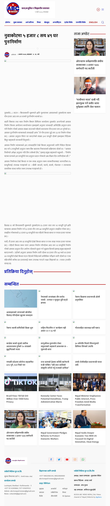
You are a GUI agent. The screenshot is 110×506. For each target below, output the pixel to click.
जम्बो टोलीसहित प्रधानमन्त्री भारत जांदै (88, 363)
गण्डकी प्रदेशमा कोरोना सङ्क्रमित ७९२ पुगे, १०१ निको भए (19, 363)
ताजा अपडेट (81, 34)
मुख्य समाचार (17, 22)
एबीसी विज (54, 492)
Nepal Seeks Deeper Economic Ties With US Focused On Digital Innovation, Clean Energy (87, 437)
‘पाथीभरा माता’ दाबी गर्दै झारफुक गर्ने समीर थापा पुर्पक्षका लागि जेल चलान (88, 103)
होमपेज (7, 22)
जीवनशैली (54, 496)
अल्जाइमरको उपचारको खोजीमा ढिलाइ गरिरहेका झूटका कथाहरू (19, 314)
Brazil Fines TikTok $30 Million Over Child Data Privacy (17, 399)
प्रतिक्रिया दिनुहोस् (18, 271)
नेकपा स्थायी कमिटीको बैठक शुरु (19, 328)
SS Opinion (66, 496)
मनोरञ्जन (65, 488)
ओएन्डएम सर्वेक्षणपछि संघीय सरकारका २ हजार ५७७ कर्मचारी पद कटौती (89, 65)
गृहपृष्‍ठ (41, 488)
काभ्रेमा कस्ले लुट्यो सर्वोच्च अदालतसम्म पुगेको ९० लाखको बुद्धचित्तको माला (18, 346)
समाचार (41, 492)
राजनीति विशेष (81, 22)
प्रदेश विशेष (68, 22)
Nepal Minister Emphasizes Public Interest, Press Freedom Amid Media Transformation (88, 400)
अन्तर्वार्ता (53, 488)
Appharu (99, 497)
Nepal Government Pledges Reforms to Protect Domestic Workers (54, 436)
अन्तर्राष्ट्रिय (57, 22)
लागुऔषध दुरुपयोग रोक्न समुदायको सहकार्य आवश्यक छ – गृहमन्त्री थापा (54, 346)
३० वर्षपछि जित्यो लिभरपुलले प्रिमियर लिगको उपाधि (87, 345)
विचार (39, 22)
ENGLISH (93, 22)
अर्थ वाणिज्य (30, 22)
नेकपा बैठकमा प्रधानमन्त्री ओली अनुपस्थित (87, 298)
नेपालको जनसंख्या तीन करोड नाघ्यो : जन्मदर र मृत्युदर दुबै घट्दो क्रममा (54, 300)
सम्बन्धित (11, 284)
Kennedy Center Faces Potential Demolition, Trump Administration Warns (54, 399)
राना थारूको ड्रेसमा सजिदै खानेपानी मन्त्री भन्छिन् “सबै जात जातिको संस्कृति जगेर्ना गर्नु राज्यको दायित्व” (55, 365)
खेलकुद (46, 22)
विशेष (41, 496)
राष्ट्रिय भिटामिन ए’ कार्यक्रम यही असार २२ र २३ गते (53, 329)
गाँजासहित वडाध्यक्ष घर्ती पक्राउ (87, 328)
